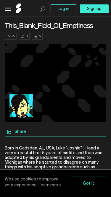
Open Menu (8, 9)
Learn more (49, 185)
